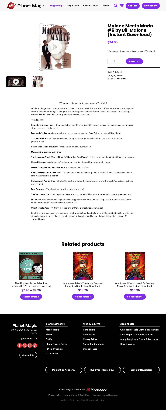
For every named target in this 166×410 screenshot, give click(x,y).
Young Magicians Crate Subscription (139, 339)
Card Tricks (121, 79)
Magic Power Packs (56, 344)
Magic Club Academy (63, 370)
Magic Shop (56, 6)
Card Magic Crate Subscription (136, 334)
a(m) (102, 400)
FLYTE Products (54, 349)
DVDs (120, 75)
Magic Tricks (52, 330)
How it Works (127, 344)
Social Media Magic (93, 344)
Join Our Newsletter (141, 370)
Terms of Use (70, 395)
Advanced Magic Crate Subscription (139, 330)
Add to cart (134, 61)
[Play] (16, 81)
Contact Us (28, 355)
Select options (31, 297)
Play (54, 47)
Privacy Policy (54, 395)
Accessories (52, 353)
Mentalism (89, 334)
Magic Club (73, 6)
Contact (132, 6)
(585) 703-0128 (29, 339)
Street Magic (90, 349)
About (105, 6)
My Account (150, 6)
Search (116, 6)
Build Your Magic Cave (102, 370)
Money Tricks (90, 339)
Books (49, 334)
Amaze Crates (90, 6)
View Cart (122, 6)
